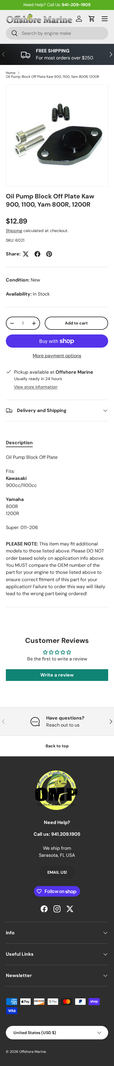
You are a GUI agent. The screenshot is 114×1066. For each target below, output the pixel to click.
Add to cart (76, 323)
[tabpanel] (57, 492)
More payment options (57, 356)
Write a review (57, 675)
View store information (35, 386)
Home (10, 73)
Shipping (14, 230)
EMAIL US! (57, 872)
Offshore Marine (32, 1051)
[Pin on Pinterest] (49, 254)
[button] (91, 18)
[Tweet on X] (26, 254)
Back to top (57, 746)
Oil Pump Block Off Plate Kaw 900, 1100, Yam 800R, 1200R (52, 76)
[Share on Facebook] (37, 254)
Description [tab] (19, 443)
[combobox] (57, 33)
